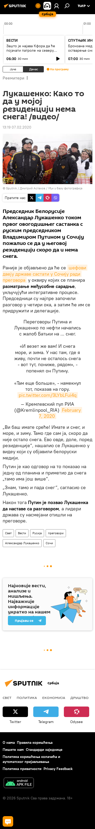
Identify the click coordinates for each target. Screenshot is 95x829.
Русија (37, 533)
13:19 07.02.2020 (17, 127)
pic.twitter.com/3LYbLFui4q (48, 395)
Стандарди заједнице (44, 749)
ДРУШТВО (79, 697)
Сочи (49, 543)
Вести (22, 533)
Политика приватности (22, 768)
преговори (56, 533)
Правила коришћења (35, 742)
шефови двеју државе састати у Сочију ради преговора (45, 274)
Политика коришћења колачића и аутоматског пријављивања (31, 759)
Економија (53, 697)
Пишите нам (13, 749)
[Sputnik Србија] (16, 8)
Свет (8, 533)
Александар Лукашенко (22, 543)
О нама (9, 742)
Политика (27, 697)
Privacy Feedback (58, 768)
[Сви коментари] (8, 821)
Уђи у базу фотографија (65, 188)
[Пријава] (56, 6)
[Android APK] (19, 783)
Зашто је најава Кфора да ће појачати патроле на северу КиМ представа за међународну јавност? (33, 53)
